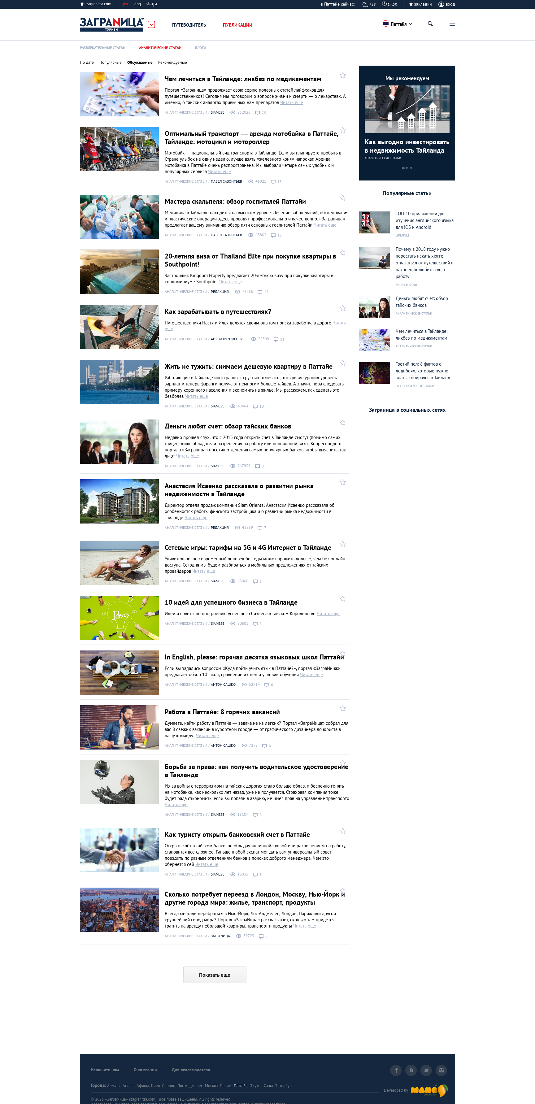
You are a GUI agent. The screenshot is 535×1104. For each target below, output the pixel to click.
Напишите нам (105, 1069)
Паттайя (240, 1085)
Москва (211, 1085)
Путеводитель (189, 25)
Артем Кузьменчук (228, 339)
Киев (155, 1085)
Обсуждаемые (140, 62)
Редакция (220, 291)
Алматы (113, 1085)
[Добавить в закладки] (342, 75)
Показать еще (214, 974)
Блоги (200, 47)
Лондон (168, 1085)
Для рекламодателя (191, 1069)
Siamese (217, 112)
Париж (226, 1085)
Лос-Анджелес (190, 1085)
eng (137, 4)
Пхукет (256, 1085)
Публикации (237, 25)
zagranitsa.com (98, 4)
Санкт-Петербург (278, 1085)
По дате (87, 62)
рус (126, 4)
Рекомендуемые (172, 62)
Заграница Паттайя (112, 25)
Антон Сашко (223, 684)
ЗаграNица (220, 936)
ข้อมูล (151, 4)
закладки (423, 4)
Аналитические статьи (160, 47)
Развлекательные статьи (102, 47)
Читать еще (291, 102)
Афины (143, 1085)
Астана (128, 1085)
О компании (145, 1069)
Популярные (110, 62)
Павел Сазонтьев (226, 181)
